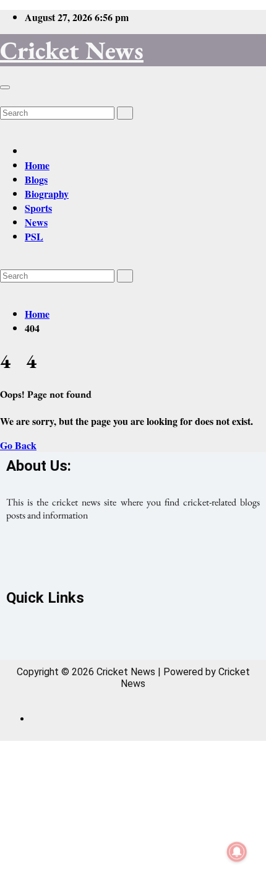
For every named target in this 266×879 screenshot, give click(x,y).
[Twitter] (133, 559)
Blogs (36, 179)
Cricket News (72, 50)
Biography (47, 193)
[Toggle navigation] (5, 87)
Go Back (18, 445)
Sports (38, 208)
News (36, 222)
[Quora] (184, 559)
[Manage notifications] (237, 852)
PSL (34, 236)
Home (37, 165)
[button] (3, 97)
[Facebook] (81, 559)
